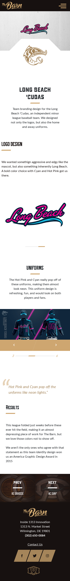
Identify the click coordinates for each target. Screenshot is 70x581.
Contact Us (35, 544)
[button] (28, 246)
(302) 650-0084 (35, 535)
